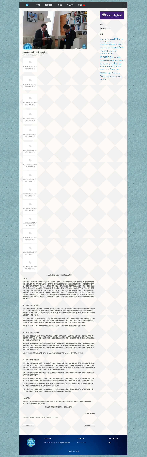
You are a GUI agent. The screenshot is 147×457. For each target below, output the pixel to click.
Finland (102, 44)
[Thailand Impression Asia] (27, 5)
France (107, 44)
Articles (30, 417)
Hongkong (103, 48)
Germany (113, 44)
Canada (112, 42)
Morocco (115, 60)
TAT (109, 72)
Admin (42, 55)
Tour (103, 76)
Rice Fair (107, 69)
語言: (80, 5)
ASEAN (107, 39)
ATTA (115, 39)
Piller (119, 66)
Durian (120, 42)
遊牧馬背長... (28, 425)
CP (116, 42)
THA (113, 73)
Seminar (115, 69)
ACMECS (102, 39)
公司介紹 (49, 5)
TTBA (107, 76)
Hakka (120, 44)
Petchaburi (106, 66)
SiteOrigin (72, 451)
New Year (104, 64)
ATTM (121, 39)
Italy (109, 51)
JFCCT (114, 51)
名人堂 (70, 5)
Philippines (114, 66)
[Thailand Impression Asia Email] (109, 442)
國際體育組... (89, 425)
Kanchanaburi (104, 53)
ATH (111, 39)
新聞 (60, 5)
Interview (54, 417)
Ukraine (112, 76)
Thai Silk (117, 73)
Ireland (104, 51)
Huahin (109, 48)
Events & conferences (39, 417)
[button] (125, 5)
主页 (38, 5)
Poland (102, 69)
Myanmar (121, 60)
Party (118, 63)
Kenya (111, 53)
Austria (102, 42)
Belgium (107, 42)
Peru (101, 66)
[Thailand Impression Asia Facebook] (108, 442)
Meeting (106, 56)
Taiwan (103, 73)
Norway (111, 64)
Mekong (114, 57)
